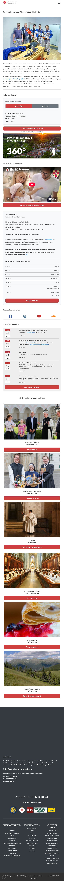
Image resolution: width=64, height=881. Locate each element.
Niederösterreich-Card (52, 851)
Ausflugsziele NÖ (52, 848)
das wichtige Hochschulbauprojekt (13, 79)
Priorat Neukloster (52, 838)
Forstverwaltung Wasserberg (12, 856)
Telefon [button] (19, 106)
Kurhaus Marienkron (52, 861)
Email (46, 106)
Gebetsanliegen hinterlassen (32, 128)
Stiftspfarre (12, 846)
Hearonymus (48, 239)
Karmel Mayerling (52, 840)
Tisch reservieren (32, 647)
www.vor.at (13, 776)
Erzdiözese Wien (32, 828)
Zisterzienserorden (32, 843)
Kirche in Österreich (32, 841)
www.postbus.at (11, 778)
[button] (3, 877)
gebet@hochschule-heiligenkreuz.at (39, 344)
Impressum (34, 878)
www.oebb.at (10, 781)
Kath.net (32, 851)
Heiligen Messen (32, 301)
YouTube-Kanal (30, 332)
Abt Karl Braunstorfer (52, 843)
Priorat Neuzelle (52, 833)
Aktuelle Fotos (32, 598)
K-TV (32, 833)
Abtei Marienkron (52, 863)
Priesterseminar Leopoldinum (12, 843)
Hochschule (12, 830)
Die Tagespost (32, 836)
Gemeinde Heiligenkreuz (52, 858)
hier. (27, 254)
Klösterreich (52, 846)
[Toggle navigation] (59, 3)
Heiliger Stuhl (32, 846)
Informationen (32, 450)
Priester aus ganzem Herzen (32, 547)
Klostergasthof (12, 838)
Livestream (12, 840)
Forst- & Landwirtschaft (32, 696)
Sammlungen (12, 848)
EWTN (32, 831)
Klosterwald (52, 830)
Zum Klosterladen (32, 498)
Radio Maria (32, 848)
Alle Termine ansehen (32, 387)
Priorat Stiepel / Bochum (52, 835)
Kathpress (32, 838)
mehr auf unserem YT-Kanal (33, 205)
